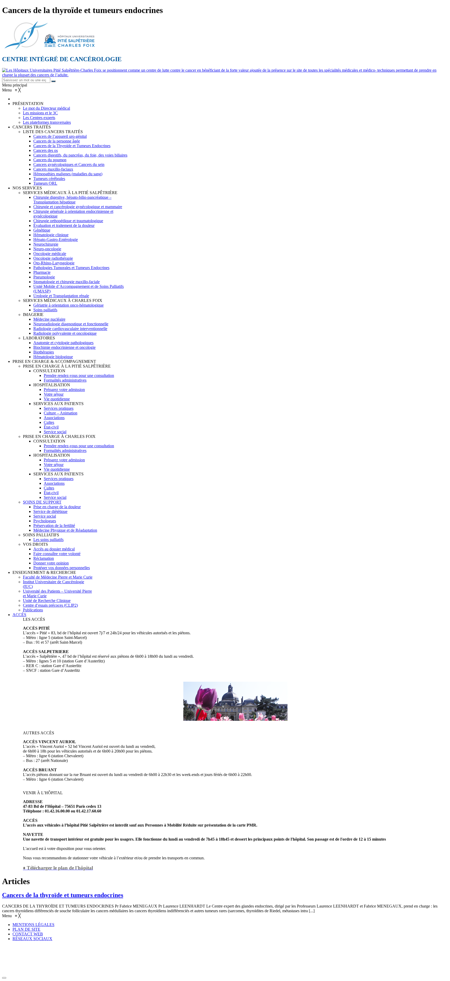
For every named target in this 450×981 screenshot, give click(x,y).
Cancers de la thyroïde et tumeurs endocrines (62, 895)
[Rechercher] (53, 81)
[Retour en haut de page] (4, 978)
